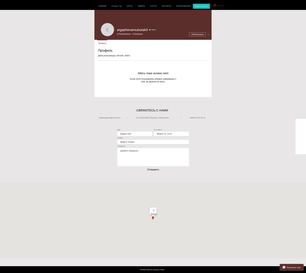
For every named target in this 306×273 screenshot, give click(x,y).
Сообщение (121, 146)
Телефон (120, 138)
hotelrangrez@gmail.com (109, 117)
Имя (118, 129)
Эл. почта (157, 129)
